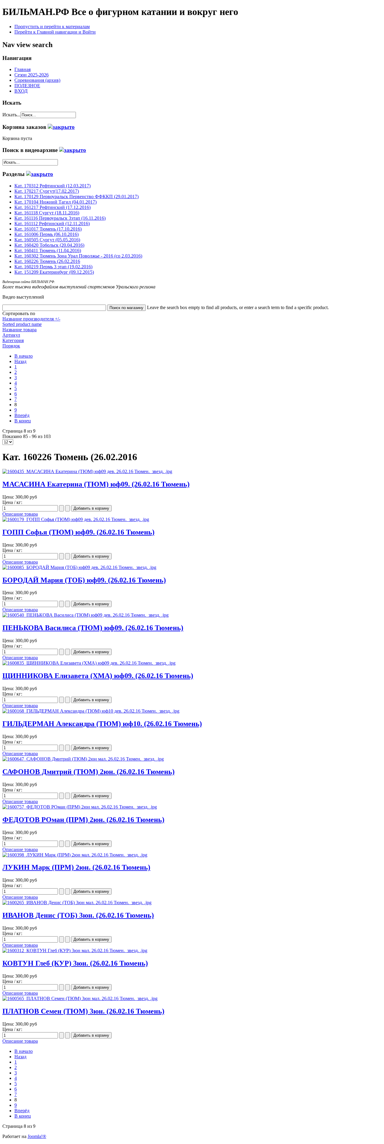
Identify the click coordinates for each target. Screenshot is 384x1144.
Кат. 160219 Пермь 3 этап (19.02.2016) (53, 266)
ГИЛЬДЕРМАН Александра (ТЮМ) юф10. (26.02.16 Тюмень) (102, 724)
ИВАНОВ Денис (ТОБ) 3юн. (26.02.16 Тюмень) (78, 915)
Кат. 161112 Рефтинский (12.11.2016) (52, 223)
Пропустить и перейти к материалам (52, 26)
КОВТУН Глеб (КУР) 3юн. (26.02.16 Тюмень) (75, 963)
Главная (22, 69)
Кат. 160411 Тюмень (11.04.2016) (47, 250)
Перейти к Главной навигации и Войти (55, 31)
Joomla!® (37, 1136)
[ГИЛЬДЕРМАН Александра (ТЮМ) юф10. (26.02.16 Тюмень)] (90, 711)
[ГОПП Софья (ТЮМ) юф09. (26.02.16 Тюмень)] (75, 519)
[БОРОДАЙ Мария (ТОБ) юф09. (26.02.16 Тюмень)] (79, 567)
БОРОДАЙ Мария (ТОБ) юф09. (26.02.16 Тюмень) (84, 580)
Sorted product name (22, 324)
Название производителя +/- (31, 318)
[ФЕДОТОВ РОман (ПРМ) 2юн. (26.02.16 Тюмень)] (79, 806)
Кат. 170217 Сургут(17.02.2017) (46, 191)
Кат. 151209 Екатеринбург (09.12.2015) (54, 272)
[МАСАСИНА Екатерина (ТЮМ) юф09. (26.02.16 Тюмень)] (87, 471)
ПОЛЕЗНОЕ (27, 85)
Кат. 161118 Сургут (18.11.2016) (46, 212)
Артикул (11, 335)
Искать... (11, 114)
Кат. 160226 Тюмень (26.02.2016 (47, 261)
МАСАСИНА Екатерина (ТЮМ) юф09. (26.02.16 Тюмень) (96, 484)
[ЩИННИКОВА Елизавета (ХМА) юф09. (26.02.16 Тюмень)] (89, 663)
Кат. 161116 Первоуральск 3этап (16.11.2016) (60, 218)
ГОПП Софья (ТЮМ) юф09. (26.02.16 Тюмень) (78, 532)
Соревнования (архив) (37, 80)
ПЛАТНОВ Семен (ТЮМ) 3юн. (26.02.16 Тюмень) (83, 1011)
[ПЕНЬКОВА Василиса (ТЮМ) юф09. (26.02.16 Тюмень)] (85, 615)
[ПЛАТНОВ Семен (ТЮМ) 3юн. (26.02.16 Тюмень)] (80, 998)
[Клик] (61, 127)
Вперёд (21, 415)
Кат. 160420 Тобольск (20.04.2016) (49, 245)
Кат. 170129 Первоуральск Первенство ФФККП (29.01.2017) (76, 196)
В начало (23, 356)
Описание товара (20, 514)
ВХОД (21, 91)
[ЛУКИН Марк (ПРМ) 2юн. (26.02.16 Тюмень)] (74, 854)
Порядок (11, 345)
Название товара (19, 329)
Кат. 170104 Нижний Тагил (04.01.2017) (55, 201)
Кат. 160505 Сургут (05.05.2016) (47, 239)
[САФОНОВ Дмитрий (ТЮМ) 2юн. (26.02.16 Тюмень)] (83, 758)
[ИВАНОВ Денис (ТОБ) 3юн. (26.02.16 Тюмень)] (77, 902)
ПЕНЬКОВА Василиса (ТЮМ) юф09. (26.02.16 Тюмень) (92, 628)
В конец (22, 420)
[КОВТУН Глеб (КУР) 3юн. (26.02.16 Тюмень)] (74, 950)
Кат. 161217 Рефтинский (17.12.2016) (52, 207)
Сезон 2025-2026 (31, 74)
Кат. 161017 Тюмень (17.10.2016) (48, 228)
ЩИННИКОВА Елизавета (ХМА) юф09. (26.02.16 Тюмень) (97, 676)
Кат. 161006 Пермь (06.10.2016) (46, 234)
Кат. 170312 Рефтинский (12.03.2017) (52, 185)
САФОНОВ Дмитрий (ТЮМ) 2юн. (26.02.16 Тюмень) (88, 772)
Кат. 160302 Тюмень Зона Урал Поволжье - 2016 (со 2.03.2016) (78, 255)
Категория (13, 340)
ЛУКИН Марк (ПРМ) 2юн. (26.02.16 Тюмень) (76, 867)
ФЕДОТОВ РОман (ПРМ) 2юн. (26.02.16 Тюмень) (83, 820)
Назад (20, 361)
